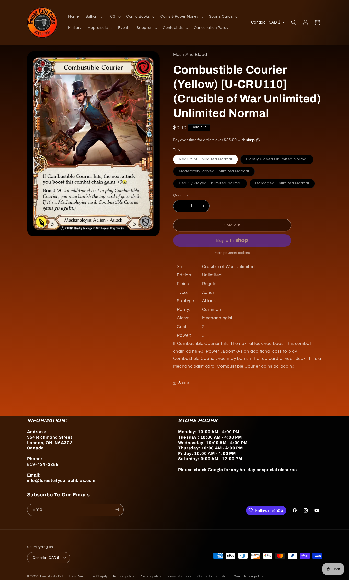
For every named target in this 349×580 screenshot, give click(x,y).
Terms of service (179, 576)
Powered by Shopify (92, 576)
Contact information (213, 576)
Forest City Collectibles (58, 576)
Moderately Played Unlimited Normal (217, 172)
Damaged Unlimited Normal (285, 184)
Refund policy (124, 576)
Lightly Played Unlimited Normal (279, 160)
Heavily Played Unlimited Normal (213, 184)
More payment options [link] (232, 253)
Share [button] (183, 383)
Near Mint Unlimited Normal (208, 160)
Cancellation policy (248, 576)
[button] (93, 16)
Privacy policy (150, 576)
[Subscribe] (117, 509)
